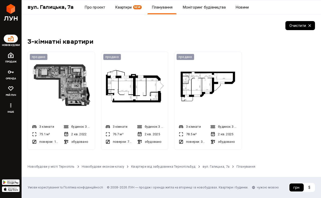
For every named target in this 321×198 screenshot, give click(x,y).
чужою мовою (268, 187)
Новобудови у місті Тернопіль (51, 166)
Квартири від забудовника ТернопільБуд (163, 166)
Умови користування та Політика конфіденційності (65, 187)
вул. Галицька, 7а (216, 166)
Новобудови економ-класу (103, 166)
